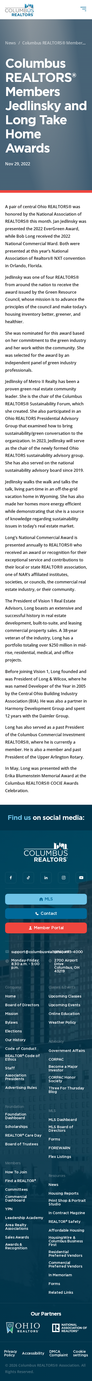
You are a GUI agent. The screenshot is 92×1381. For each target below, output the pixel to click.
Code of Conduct (21, 1048)
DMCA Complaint (58, 1353)
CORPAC (56, 1059)
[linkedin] (46, 877)
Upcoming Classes (65, 996)
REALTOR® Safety (64, 1221)
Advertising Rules (21, 1087)
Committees (16, 1189)
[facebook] (10, 877)
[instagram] (63, 877)
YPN (9, 1209)
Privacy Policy (10, 1353)
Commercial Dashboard (16, 1198)
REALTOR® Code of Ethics (22, 1057)
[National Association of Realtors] (69, 1328)
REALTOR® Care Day (23, 1135)
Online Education (64, 1013)
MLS (49, 899)
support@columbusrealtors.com (40, 952)
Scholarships (16, 1126)
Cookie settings (80, 1353)
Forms (54, 1139)
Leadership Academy (24, 1218)
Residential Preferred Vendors (65, 1253)
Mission (11, 1013)
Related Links (61, 1292)
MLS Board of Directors (61, 1128)
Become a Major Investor (63, 1068)
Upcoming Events (64, 1005)
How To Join (16, 1172)
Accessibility (33, 1353)
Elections (13, 1031)
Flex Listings (60, 1156)
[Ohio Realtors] (23, 1328)
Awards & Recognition (16, 1246)
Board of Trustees (21, 1144)
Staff (10, 1068)
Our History (15, 1040)
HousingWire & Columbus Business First (66, 1241)
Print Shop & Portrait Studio (67, 1202)
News (10, 43)
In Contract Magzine (67, 1213)
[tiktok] (28, 877)
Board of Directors (22, 1005)
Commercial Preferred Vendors (65, 1264)
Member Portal (49, 927)
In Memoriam (60, 1275)
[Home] (19, 9)
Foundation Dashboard (15, 1116)
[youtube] (81, 877)
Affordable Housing (66, 1230)
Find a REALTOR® (20, 1181)
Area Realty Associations (16, 1226)
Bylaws (11, 1022)
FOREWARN (59, 1148)
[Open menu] (83, 9)
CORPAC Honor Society (62, 1079)
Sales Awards (17, 1237)
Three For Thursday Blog (66, 1090)
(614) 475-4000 (68, 952)
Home (10, 996)
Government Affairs (67, 1050)
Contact (49, 913)
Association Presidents (15, 1077)
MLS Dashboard (63, 1119)
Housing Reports (63, 1193)
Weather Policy (62, 1022)
